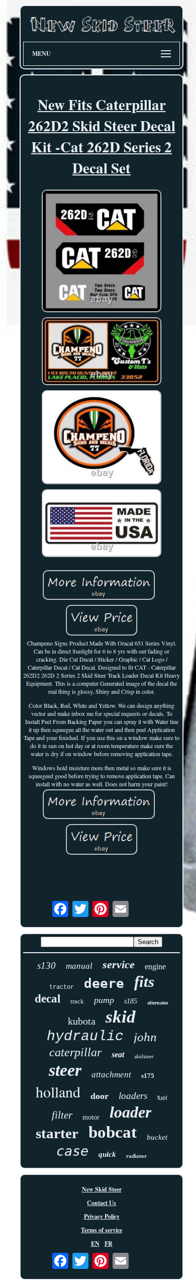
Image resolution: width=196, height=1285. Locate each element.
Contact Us (101, 1203)
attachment (111, 1074)
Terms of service (101, 1230)
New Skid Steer (102, 1189)
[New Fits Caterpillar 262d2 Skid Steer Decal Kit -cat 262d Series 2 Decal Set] (101, 252)
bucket (157, 1137)
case (72, 1151)
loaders (133, 1095)
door (99, 1096)
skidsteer (144, 1056)
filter (62, 1115)
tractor (61, 987)
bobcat (112, 1132)
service (119, 964)
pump (104, 1000)
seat (118, 1054)
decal (47, 998)
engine (155, 966)
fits (144, 981)
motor (91, 1117)
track (77, 1001)
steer (65, 1070)
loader (130, 1112)
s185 (130, 1001)
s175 (147, 1075)
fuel (162, 1098)
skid (121, 1017)
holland (58, 1091)
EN (95, 1243)
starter (57, 1133)
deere (104, 983)
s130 (46, 965)
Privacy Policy (102, 1216)
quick (107, 1154)
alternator (157, 1002)
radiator (136, 1156)
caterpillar (75, 1052)
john (145, 1037)
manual (79, 966)
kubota (81, 1021)
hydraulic (85, 1036)
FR (109, 1243)
